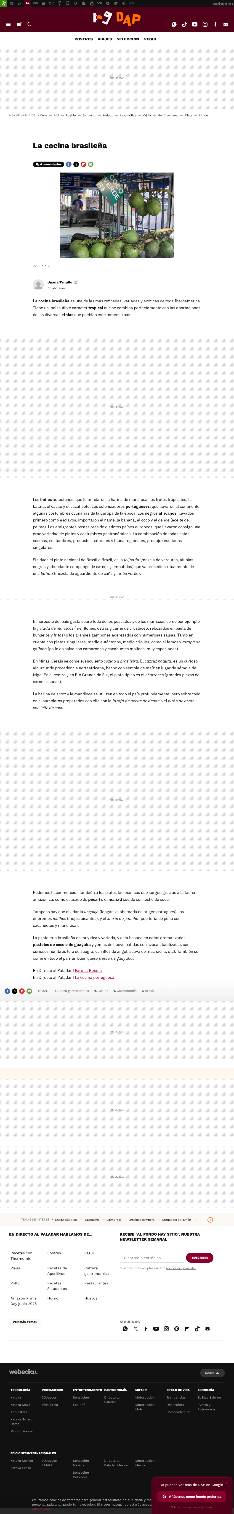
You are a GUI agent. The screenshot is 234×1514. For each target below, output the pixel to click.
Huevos (90, 1298)
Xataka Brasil (21, 1468)
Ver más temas (25, 1322)
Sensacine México (81, 1463)
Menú (8, 24)
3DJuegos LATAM (49, 1463)
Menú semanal (167, 115)
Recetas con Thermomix (21, 1256)
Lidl (56, 115)
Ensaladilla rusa (66, 1219)
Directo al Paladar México (116, 1463)
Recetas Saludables (57, 1286)
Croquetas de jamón (177, 1219)
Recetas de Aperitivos (57, 1271)
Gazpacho (89, 115)
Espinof (79, 1405)
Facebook (215, 24)
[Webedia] (23, 1371)
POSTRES (83, 39)
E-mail (225, 24)
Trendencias (176, 1397)
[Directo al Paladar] (117, 18)
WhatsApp (174, 24)
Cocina (103, 991)
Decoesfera (175, 1405)
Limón (203, 115)
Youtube (194, 24)
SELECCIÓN (128, 39)
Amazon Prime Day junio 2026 (24, 1301)
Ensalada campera (141, 1219)
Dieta (188, 115)
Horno (52, 1298)
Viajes (16, 1268)
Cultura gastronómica (72, 991)
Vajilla (147, 115)
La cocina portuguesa (94, 977)
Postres (54, 1253)
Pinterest (176, 1328)
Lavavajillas (128, 115)
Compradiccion (178, 1412)
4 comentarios (50, 164)
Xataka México (22, 1460)
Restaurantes (96, 1283)
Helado (108, 115)
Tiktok (184, 24)
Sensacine (81, 1397)
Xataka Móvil (20, 1405)
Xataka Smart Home (21, 1421)
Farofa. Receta (88, 970)
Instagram (205, 24)
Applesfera (19, 1412)
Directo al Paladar (112, 1400)
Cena (43, 115)
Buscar (29, 24)
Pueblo (71, 115)
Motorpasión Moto (145, 1407)
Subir (209, 1373)
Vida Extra (50, 1405)
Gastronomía (127, 991)
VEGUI (150, 39)
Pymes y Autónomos (206, 1407)
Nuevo (18, 24)
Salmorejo (114, 1219)
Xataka (16, 1397)
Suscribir (200, 1257)
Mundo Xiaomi (22, 1431)
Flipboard (83, 164)
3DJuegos (49, 1397)
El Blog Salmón (209, 1397)
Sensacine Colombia (81, 1475)
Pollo (15, 1283)
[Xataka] (3, 3)
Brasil (149, 991)
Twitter (76, 164)
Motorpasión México (145, 1463)
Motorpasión (145, 1397)
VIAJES (105, 39)
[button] (62, 282)
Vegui (89, 1253)
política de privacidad (181, 1268)
